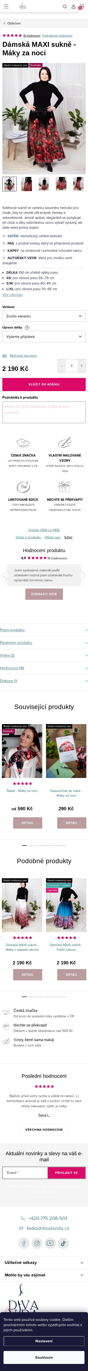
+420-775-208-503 (47, 1218)
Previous (4, 773)
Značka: (44, 530)
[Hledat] (65, 6)
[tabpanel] (22, 779)
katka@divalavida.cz (48, 1228)
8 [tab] (63, 845)
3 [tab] (35, 845)
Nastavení (44, 1341)
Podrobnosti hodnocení (57, 35)
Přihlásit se (66, 1173)
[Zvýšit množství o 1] (81, 365)
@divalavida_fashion (63, 1243)
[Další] (83, 575)
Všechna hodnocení (44, 1129)
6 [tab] (52, 845)
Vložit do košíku (44, 384)
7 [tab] (58, 845)
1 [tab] (24, 845)
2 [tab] (30, 845)
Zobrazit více (44, 594)
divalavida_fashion (37, 1243)
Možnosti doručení (23, 355)
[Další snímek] (83, 184)
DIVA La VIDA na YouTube (50, 1243)
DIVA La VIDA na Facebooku (24, 1243)
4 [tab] (41, 845)
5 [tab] (47, 845)
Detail (28, 823)
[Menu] (6, 6)
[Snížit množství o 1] (62, 365)
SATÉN (13, 236)
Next (83, 773)
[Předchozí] (4, 575)
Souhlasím (44, 1357)
